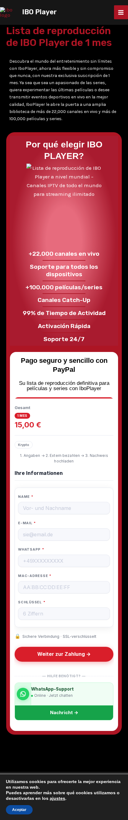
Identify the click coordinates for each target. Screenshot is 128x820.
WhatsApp (31, 549)
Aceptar (19, 810)
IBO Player (39, 12)
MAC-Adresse (35, 576)
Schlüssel (31, 602)
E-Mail (27, 523)
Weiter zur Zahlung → (64, 654)
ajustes (57, 798)
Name (26, 496)
